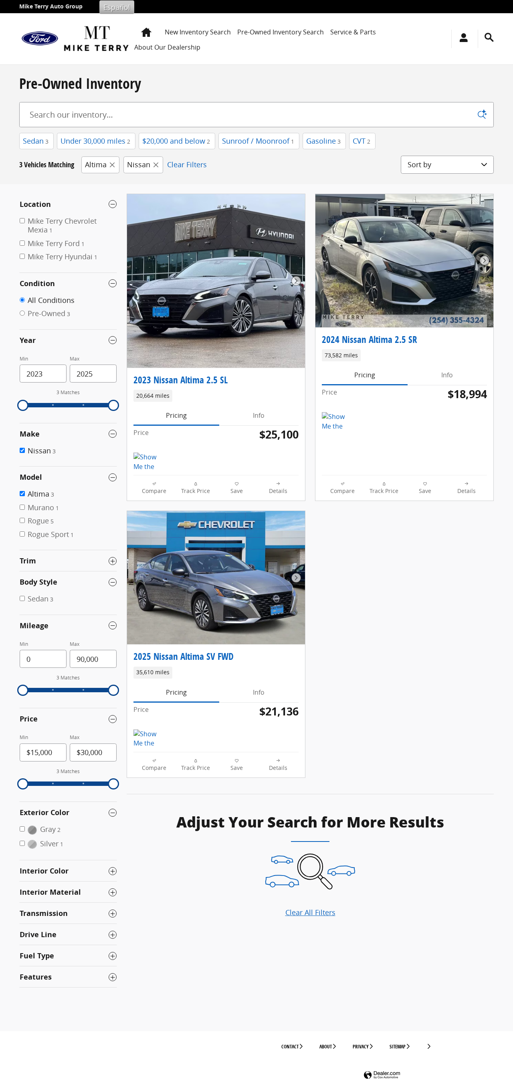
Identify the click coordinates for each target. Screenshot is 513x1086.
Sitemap (398, 1046)
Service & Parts (353, 32)
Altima (96, 164)
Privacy (361, 1046)
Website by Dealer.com (382, 1075)
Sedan (35, 141)
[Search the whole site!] (489, 37)
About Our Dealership (167, 47)
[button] (216, 396)
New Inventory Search (198, 32)
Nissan (138, 164)
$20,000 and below (176, 141)
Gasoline (323, 141)
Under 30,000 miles (95, 141)
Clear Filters (187, 164)
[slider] (22, 405)
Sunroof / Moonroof (258, 141)
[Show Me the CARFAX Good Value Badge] (148, 739)
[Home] (40, 38)
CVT (361, 141)
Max (74, 358)
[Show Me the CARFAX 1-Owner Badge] (148, 462)
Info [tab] (259, 415)
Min (24, 358)
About (325, 1046)
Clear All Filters (310, 912)
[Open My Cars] (461, 39)
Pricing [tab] (176, 415)
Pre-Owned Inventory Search (280, 32)
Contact (290, 1046)
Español (116, 7)
